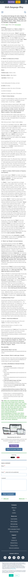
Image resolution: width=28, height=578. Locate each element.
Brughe (13, 402)
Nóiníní (22, 413)
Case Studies (14, 518)
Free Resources (14, 526)
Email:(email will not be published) (9, 472)
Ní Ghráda (14, 413)
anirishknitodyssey (14, 400)
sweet (2, 419)
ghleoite (3, 406)
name (6, 411)
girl (6, 406)
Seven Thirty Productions (11, 417)
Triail (6, 419)
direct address (11, 405)
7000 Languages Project (14, 529)
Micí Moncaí (12, 410)
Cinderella (16, 403)
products (22, 414)
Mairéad (7, 410)
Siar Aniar (19, 417)
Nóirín (2, 414)
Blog (14, 510)
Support (14, 537)
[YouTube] (22, 557)
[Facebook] (14, 557)
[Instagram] (5, 557)
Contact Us (14, 540)
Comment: (3, 478)
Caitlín (19, 402)
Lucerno (3, 410)
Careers (14, 512)
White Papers (14, 521)
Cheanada (11, 403)
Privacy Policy (13, 568)
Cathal (2, 403)
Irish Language (18, 24)
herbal (17, 406)
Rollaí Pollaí (21, 416)
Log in (18, 2)
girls (8, 406)
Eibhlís (16, 405)
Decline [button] (16, 575)
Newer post (22, 498)
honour (24, 406)
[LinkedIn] (18, 557)
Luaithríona (20, 408)
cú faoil (21, 403)
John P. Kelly (7, 408)
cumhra (24, 403)
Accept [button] (11, 575)
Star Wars (24, 417)
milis (17, 410)
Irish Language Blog (14, 7)
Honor (21, 406)
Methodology (14, 523)
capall (23, 402)
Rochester (16, 416)
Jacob (2, 408)
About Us (14, 507)
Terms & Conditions (14, 547)
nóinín (18, 413)
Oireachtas (17, 414)
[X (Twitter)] (9, 557)
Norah (12, 414)
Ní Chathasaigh (11, 411)
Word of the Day (14, 531)
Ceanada (7, 403)
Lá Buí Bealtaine (14, 408)
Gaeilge (23, 405)
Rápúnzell (11, 416)
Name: (3, 466)
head (15, 406)
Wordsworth (14, 419)
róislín (6, 24)
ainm (8, 400)
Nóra (10, 414)
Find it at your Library (14, 449)
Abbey (5, 400)
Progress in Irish (4, 416)
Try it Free (11, 2)
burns (16, 402)
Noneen (6, 414)
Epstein (19, 405)
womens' (9, 419)
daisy (6, 405)
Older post (6, 498)
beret (10, 402)
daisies (2, 405)
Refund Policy (14, 542)
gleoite (11, 406)
